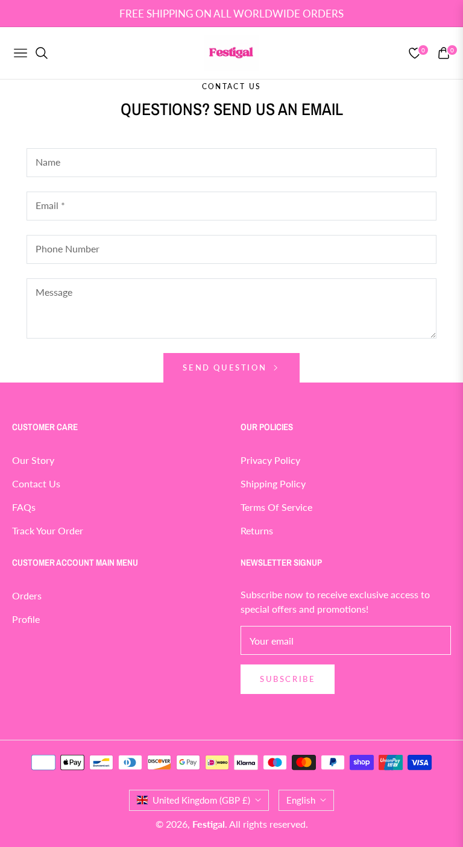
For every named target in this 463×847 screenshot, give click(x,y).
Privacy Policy (270, 460)
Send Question (226, 367)
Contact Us (36, 483)
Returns (257, 530)
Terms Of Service (276, 507)
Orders (27, 595)
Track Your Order (47, 530)
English (300, 800)
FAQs (24, 507)
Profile (26, 619)
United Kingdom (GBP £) (201, 800)
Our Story (33, 460)
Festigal (208, 824)
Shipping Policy (273, 483)
